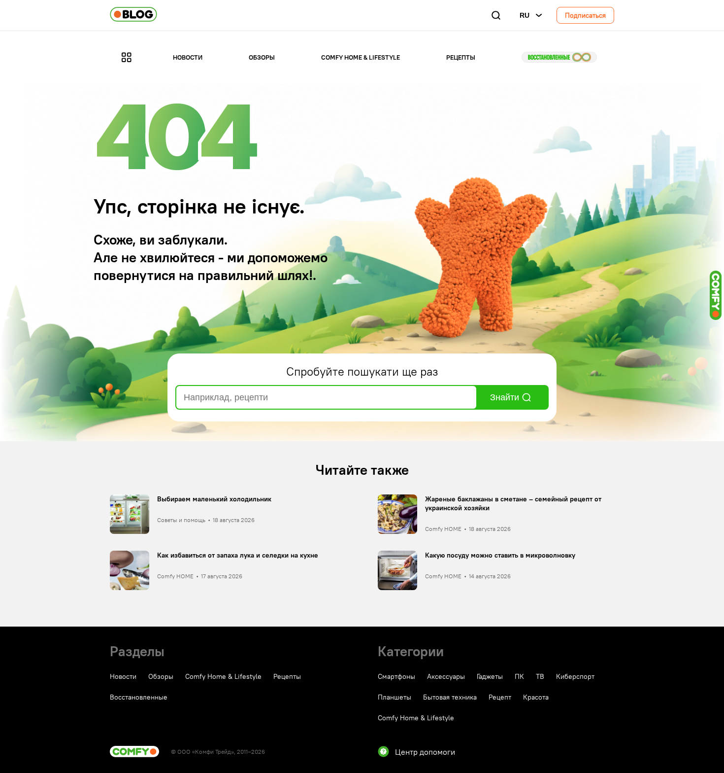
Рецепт (500, 697)
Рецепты (460, 57)
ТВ (540, 676)
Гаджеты (490, 676)
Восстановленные (559, 57)
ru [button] (524, 15)
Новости (187, 57)
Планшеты (394, 697)
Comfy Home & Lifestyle (360, 57)
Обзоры (262, 57)
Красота (536, 697)
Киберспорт (575, 676)
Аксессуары (446, 676)
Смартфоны (396, 676)
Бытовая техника (450, 697)
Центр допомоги (425, 752)
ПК (519, 676)
